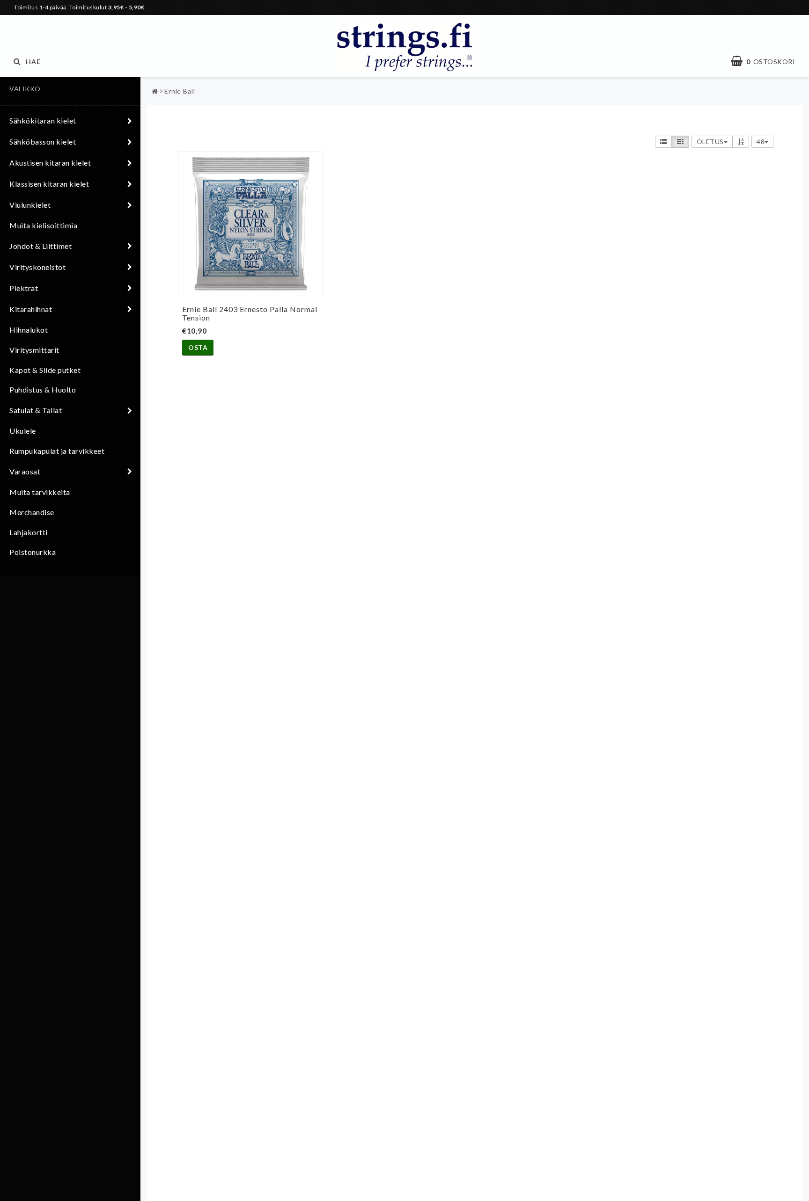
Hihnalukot (28, 329)
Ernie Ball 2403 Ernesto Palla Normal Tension (249, 313)
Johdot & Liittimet (40, 245)
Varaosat (24, 471)
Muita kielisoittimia (43, 225)
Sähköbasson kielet (42, 141)
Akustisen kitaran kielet (50, 162)
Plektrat (23, 288)
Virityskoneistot (37, 266)
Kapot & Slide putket (45, 369)
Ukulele (22, 430)
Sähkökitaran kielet (42, 120)
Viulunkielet (30, 204)
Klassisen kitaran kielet (49, 183)
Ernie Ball (179, 91)
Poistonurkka (32, 551)
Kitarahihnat (30, 309)
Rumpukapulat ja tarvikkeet (56, 450)
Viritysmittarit (34, 349)
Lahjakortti (28, 532)
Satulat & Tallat (35, 410)
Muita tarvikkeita (39, 492)
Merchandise (31, 512)
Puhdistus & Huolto (42, 389)
